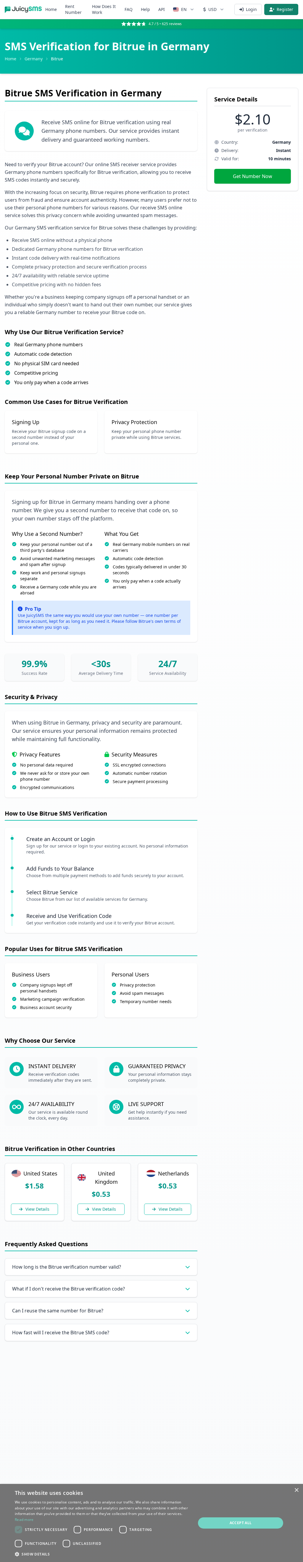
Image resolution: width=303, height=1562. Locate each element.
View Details (37, 1209)
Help (145, 9)
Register (285, 9)
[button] (103, 1554)
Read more (24, 1519)
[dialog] (151, 1523)
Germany (34, 59)
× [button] (296, 1490)
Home (51, 9)
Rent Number (73, 9)
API (161, 9)
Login (251, 9)
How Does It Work (104, 9)
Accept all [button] (241, 1522)
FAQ (129, 9)
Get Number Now (252, 176)
